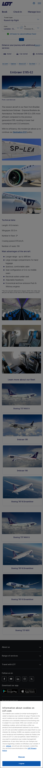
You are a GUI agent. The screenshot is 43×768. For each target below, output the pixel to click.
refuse (8, 746)
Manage (21, 757)
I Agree (21, 763)
